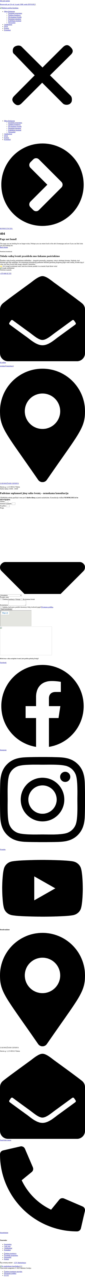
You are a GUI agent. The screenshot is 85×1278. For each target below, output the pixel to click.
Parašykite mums (5, 1140)
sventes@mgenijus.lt (6, 366)
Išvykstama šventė (29, 599)
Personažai (11, 23)
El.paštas (3, 362)
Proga (2, 508)
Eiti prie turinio (5, 1)
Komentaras (4, 605)
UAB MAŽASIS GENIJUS (9, 483)
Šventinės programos (15, 13)
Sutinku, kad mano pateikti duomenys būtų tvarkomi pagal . (27, 607)
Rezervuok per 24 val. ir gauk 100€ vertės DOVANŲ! (18, 4)
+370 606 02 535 (5, 273)
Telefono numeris (6, 504)
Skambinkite (4, 1233)
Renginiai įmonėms (14, 19)
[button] (42, 75)
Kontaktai (7, 30)
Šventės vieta (4, 597)
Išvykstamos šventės (15, 17)
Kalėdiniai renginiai (14, 21)
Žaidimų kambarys (14, 15)
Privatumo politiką (47, 607)
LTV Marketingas (20, 1263)
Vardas (2, 501)
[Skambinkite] (42, 1231)
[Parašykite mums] (42, 1138)
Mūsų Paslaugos (9, 11)
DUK (6, 26)
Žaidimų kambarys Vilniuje (11, 599)
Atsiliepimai (8, 24)
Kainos (6, 28)
